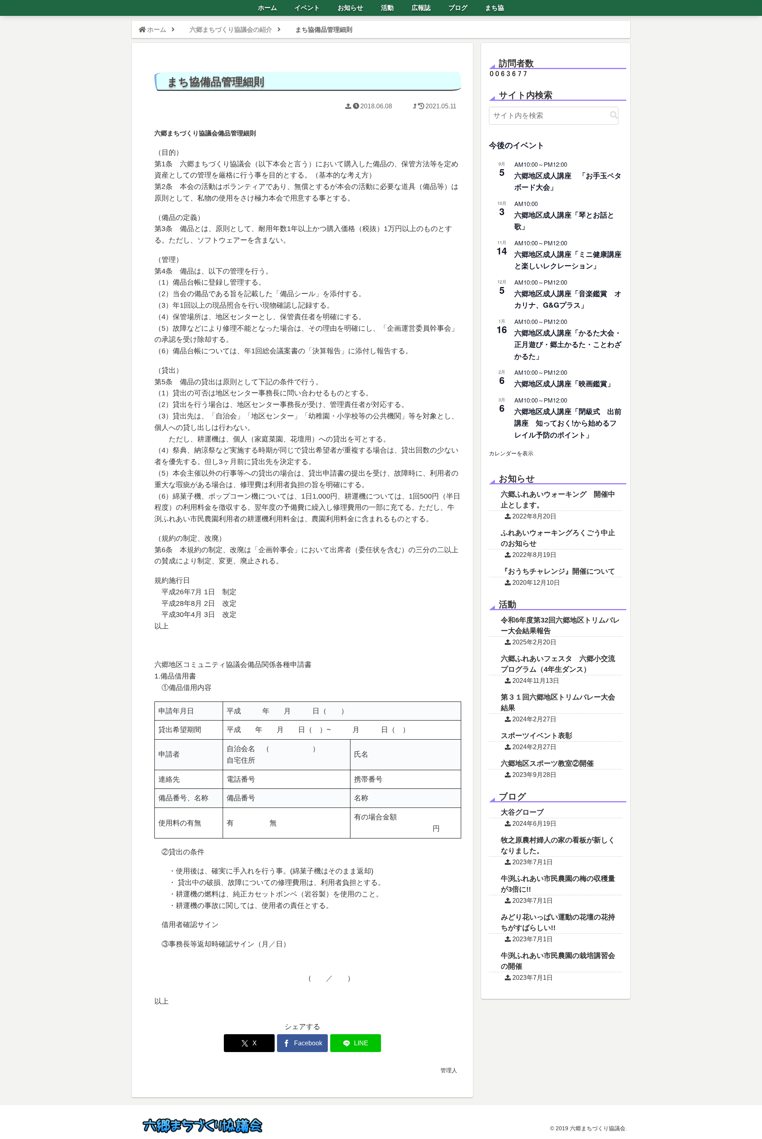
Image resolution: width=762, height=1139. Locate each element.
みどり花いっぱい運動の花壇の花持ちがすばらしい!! (558, 922)
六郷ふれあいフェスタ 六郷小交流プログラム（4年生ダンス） (558, 664)
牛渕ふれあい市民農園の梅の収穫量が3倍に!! (558, 884)
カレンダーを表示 (511, 453)
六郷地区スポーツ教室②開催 (547, 763)
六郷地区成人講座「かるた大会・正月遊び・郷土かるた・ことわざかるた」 (568, 344)
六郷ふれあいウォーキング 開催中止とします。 (558, 499)
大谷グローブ (522, 812)
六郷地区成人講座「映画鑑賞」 (564, 383)
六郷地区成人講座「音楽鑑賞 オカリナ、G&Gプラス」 (568, 299)
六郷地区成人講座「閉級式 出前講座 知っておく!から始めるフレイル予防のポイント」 (568, 422)
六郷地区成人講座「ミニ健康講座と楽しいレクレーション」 (568, 260)
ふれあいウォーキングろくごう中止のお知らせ (558, 538)
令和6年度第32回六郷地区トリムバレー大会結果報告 (560, 625)
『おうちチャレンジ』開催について (558, 571)
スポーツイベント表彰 (536, 736)
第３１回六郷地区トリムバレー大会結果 (558, 702)
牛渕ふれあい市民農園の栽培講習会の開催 (558, 961)
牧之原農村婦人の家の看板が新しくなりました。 (558, 845)
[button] (614, 115)
